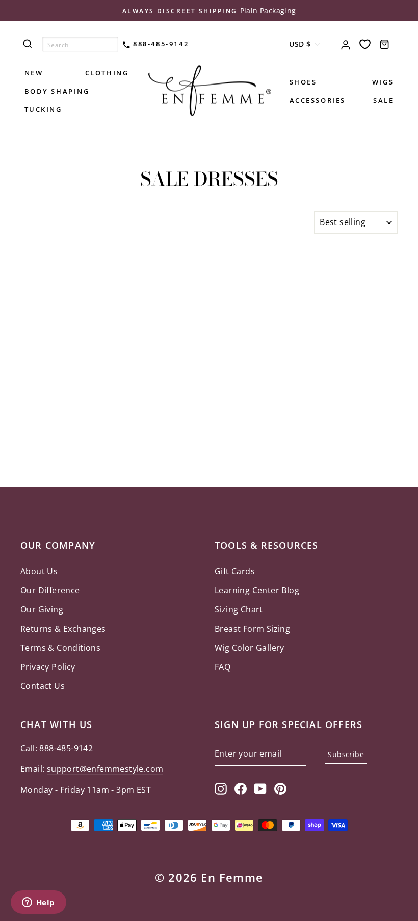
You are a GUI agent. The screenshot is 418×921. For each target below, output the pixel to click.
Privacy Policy (47, 667)
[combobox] (80, 44)
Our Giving (41, 609)
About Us (39, 571)
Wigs (383, 82)
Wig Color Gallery (249, 647)
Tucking (43, 109)
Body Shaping (57, 91)
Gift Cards (235, 571)
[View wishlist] (365, 44)
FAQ (222, 667)
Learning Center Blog (257, 590)
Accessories (318, 100)
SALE (383, 100)
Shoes (303, 82)
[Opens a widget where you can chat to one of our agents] (38, 903)
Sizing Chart (239, 609)
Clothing (107, 72)
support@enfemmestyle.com (105, 768)
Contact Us (42, 685)
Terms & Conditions (60, 647)
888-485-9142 (159, 43)
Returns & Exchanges (63, 628)
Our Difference (50, 590)
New (33, 72)
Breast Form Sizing (252, 628)
